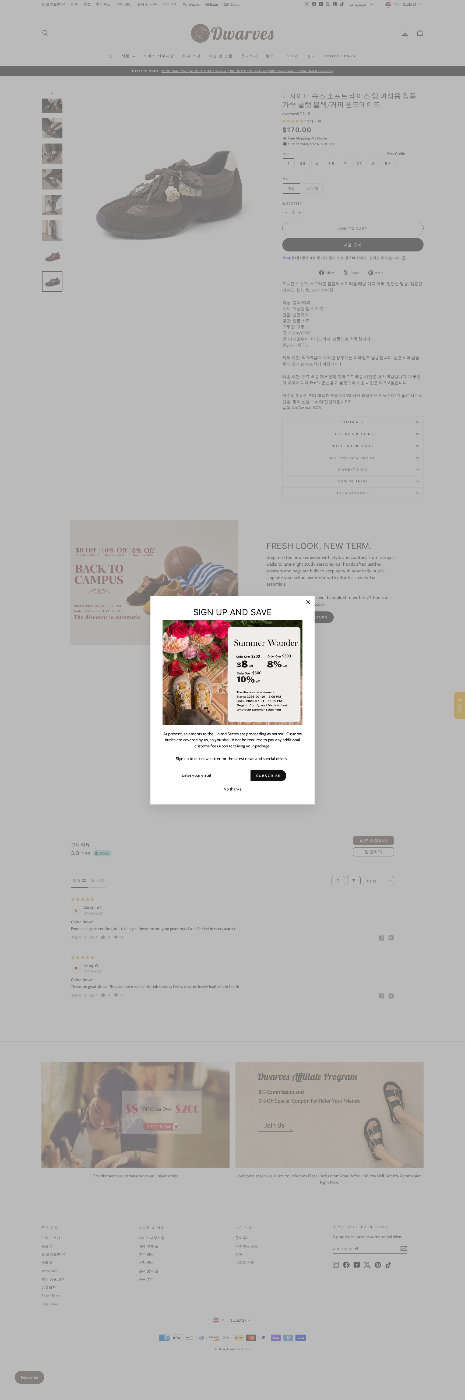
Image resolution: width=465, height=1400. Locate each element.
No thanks (232, 789)
